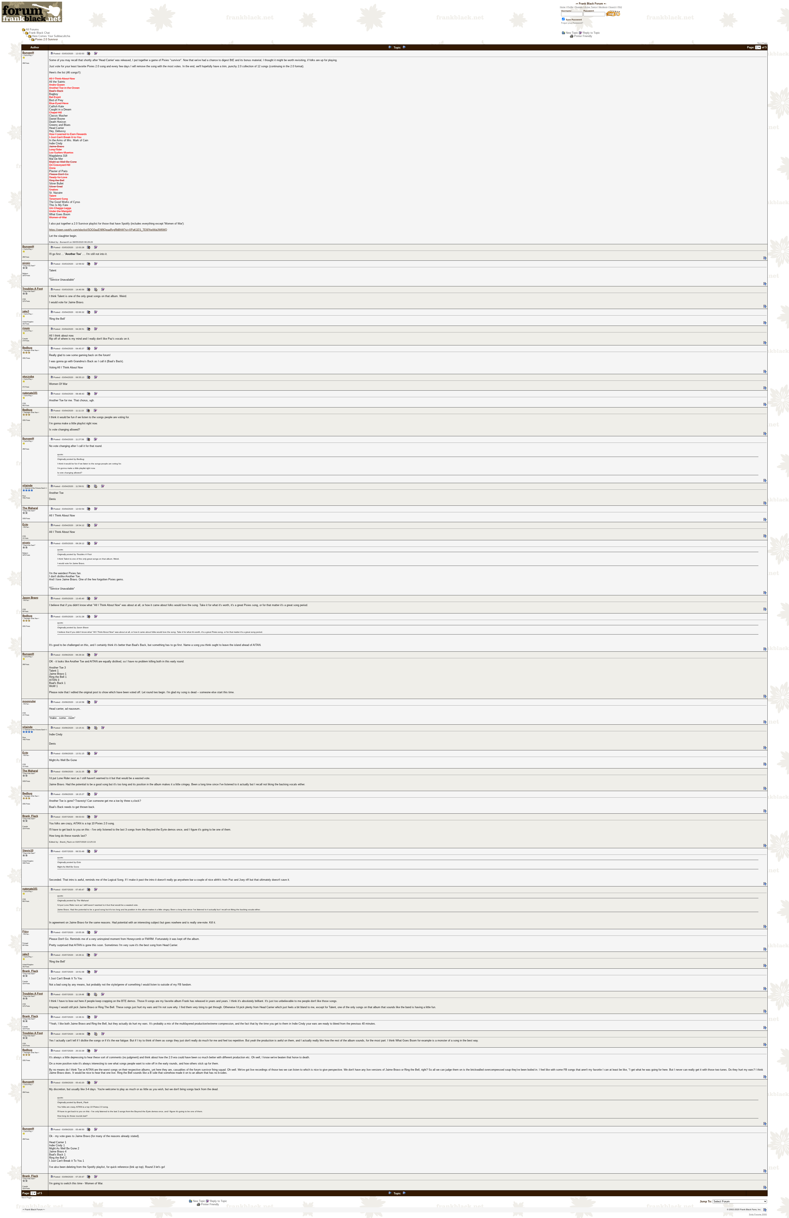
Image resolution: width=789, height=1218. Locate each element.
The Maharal (30, 508)
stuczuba (28, 376)
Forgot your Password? (572, 23)
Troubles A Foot (32, 288)
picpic (26, 263)
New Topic (572, 32)
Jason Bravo (30, 597)
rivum (26, 328)
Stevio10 (27, 850)
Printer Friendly (583, 36)
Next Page (762, 43)
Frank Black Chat (39, 32)
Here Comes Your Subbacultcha (51, 36)
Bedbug (27, 347)
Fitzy (25, 931)
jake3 (25, 311)
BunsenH (28, 52)
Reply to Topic (591, 32)
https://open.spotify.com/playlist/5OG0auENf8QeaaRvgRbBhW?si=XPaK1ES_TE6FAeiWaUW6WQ (108, 229)
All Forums (32, 29)
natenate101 (29, 392)
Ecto (25, 524)
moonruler (29, 701)
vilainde (27, 485)
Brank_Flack (30, 816)
